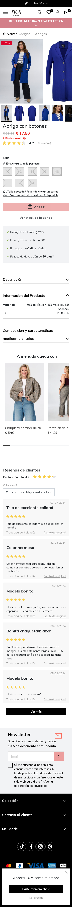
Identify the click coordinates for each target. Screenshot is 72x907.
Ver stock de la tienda (36, 218)
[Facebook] (31, 846)
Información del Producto (24, 295)
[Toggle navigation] (5, 12)
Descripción (12, 279)
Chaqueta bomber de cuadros (27, 428)
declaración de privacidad (30, 786)
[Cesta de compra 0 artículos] (66, 12)
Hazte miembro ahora (36, 889)
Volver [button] (12, 34)
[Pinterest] (49, 846)
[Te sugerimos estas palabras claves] (39, 12)
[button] (48, 12)
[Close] (66, 872)
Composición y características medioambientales (28, 334)
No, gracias (36, 897)
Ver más (36, 711)
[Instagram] (40, 846)
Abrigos (24, 34)
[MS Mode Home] (16, 12)
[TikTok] (21, 846)
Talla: (6, 158)
